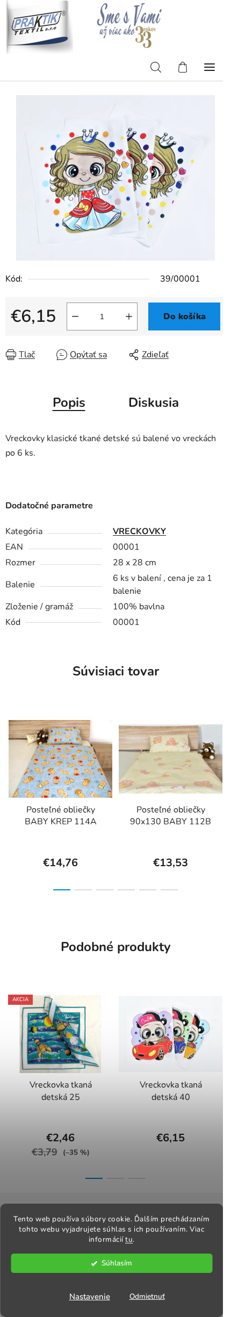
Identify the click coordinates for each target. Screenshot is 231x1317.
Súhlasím (117, 1263)
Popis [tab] (69, 402)
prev (11, 752)
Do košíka (184, 316)
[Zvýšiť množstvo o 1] (129, 316)
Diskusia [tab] (153, 402)
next (219, 752)
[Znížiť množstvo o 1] (75, 316)
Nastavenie (89, 1296)
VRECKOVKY (139, 531)
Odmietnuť (147, 1296)
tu (129, 1239)
